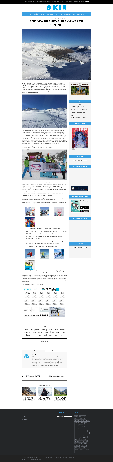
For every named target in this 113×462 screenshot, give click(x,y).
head (86, 422)
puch (52, 332)
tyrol (76, 447)
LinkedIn (56, 344)
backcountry (82, 418)
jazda (76, 424)
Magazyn (80, 14)
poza (76, 435)
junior (56, 329)
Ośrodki (59, 14)
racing (80, 437)
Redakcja (25, 413)
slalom (63, 332)
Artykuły (50, 14)
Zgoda (87, 1)
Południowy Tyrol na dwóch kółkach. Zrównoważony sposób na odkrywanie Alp (60, 400)
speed (39, 335)
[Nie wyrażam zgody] (111, 1)
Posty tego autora (56, 350)
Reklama (25, 419)
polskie (40, 332)
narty (34, 332)
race (76, 437)
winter (50, 335)
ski (81, 439)
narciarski (83, 426)
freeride (37, 329)
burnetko (77, 420)
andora (26, 329)
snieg (28, 335)
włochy (76, 449)
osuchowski (81, 431)
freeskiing (77, 422)
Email (62, 344)
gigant (82, 422)
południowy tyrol (82, 435)
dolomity (82, 420)
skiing (57, 332)
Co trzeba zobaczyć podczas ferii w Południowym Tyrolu (56, 376)
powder (46, 332)
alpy (80, 416)
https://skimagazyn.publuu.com (79, 117)
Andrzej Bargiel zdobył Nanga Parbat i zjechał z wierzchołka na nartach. (44, 399)
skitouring (85, 441)
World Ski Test (69, 14)
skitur (76, 443)
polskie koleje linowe (79, 433)
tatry (82, 445)
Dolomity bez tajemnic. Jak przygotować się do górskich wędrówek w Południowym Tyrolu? (29, 400)
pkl (86, 431)
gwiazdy (44, 329)
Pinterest (42, 344)
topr (86, 445)
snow (34, 335)
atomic (84, 416)
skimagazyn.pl (78, 441)
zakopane (82, 449)
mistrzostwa (27, 332)
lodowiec (77, 426)
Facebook (28, 344)
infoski (50, 329)
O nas (24, 416)
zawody (87, 449)
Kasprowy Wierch (82, 424)
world (55, 335)
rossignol (85, 437)
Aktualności (33, 14)
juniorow (62, 329)
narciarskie (77, 428)
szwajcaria (77, 445)
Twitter (35, 344)
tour (45, 335)
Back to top (72, 457)
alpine (76, 416)
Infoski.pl (50, 147)
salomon (77, 439)
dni (32, 329)
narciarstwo (83, 428)
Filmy (43, 14)
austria (76, 418)
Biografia (33, 350)
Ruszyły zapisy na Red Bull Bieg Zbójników (33, 376)
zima (61, 335)
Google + (49, 344)
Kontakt (25, 423)
